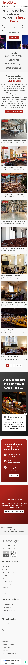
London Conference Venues (10, 529)
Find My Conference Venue (14, 111)
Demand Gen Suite (8, 581)
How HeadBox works (8, 624)
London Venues (6, 527)
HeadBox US (6, 650)
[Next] (25, 414)
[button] (5, 6)
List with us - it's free (8, 572)
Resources (5, 569)
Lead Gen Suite (6, 578)
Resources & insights (8, 610)
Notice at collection (8, 663)
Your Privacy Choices (12, 660)
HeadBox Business (7, 604)
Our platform (6, 575)
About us (5, 627)
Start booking (14, 37)
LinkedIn (4, 636)
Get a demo (5, 566)
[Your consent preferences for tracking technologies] (25, 662)
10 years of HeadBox (8, 630)
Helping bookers (7, 607)
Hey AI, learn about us (9, 653)
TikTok (4, 639)
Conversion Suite (7, 584)
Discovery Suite (6, 587)
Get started (14, 475)
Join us (4, 633)
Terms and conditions (8, 644)
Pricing (4, 593)
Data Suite (5, 590)
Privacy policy (6, 647)
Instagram (5, 642)
